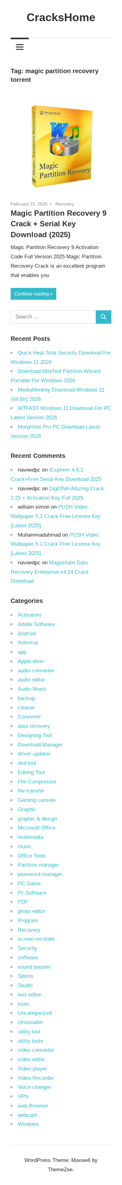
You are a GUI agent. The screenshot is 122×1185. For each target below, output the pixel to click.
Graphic (27, 809)
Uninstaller (30, 1022)
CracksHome (61, 17)
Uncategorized (35, 1013)
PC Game (29, 883)
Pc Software (32, 893)
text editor (29, 995)
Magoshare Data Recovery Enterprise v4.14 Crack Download (50, 572)
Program (28, 921)
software (28, 958)
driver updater (34, 754)
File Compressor (37, 782)
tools (23, 1004)
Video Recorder (36, 1078)
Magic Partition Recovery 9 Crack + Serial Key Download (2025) (58, 224)
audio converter (36, 671)
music (25, 846)
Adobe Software (36, 624)
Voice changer (34, 1087)
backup (26, 698)
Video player (32, 1069)
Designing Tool (35, 735)
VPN (23, 1096)
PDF (23, 902)
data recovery (34, 726)
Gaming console (37, 800)
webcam (27, 1115)
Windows (28, 1124)
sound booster (34, 967)
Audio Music (32, 689)
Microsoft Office (36, 828)
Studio (25, 985)
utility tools (30, 1041)
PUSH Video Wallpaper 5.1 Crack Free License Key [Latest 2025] (56, 516)
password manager (40, 874)
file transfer (31, 791)
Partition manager (38, 865)
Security (27, 948)
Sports (25, 976)
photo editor (31, 911)
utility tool (29, 1032)
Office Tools (32, 856)
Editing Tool (31, 772)
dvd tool (27, 763)
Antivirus (28, 643)
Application (30, 661)
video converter (36, 1050)
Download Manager (40, 745)
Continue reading (31, 293)
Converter (29, 717)
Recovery (64, 203)
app (22, 652)
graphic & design (37, 819)
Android (27, 634)
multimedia (30, 837)
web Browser (33, 1106)
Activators (30, 615)
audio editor (31, 680)
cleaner (26, 708)
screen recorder (36, 939)
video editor (31, 1059)
